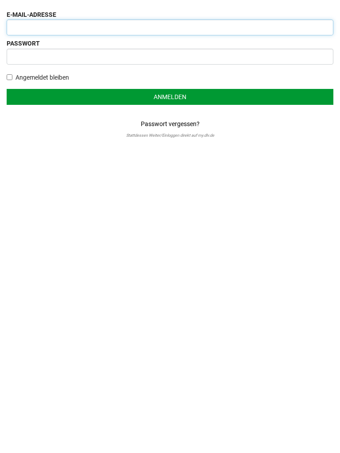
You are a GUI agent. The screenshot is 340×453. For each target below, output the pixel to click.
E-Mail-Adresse (31, 14)
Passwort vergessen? (170, 123)
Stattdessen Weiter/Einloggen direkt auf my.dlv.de (170, 135)
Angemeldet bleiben (42, 77)
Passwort (23, 43)
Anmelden (170, 96)
